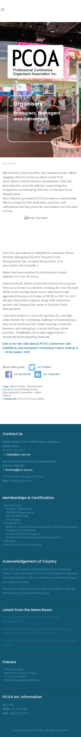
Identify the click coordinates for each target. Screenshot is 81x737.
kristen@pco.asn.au (19, 469)
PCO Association (34, 398)
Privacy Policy (14, 669)
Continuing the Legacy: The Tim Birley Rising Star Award (40, 643)
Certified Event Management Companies (33, 537)
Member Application (19, 508)
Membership (12, 505)
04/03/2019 (9, 163)
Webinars (10, 541)
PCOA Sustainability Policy (22, 680)
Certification (12, 523)
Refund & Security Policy (20, 673)
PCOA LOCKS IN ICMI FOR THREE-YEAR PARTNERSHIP (31, 619)
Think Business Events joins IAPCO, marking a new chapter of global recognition (37, 631)
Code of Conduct (15, 676)
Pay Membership (17, 516)
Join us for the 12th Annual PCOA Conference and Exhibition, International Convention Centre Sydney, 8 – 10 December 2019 (40, 348)
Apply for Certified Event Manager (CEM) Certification (42, 526)
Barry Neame (35, 386)
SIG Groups (13, 519)
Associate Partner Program (22, 544)
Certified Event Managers (23, 533)
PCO (20, 398)
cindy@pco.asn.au (18, 454)
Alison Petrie (17, 386)
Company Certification (21, 530)
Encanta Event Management (20, 389)
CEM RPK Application (20, 512)
